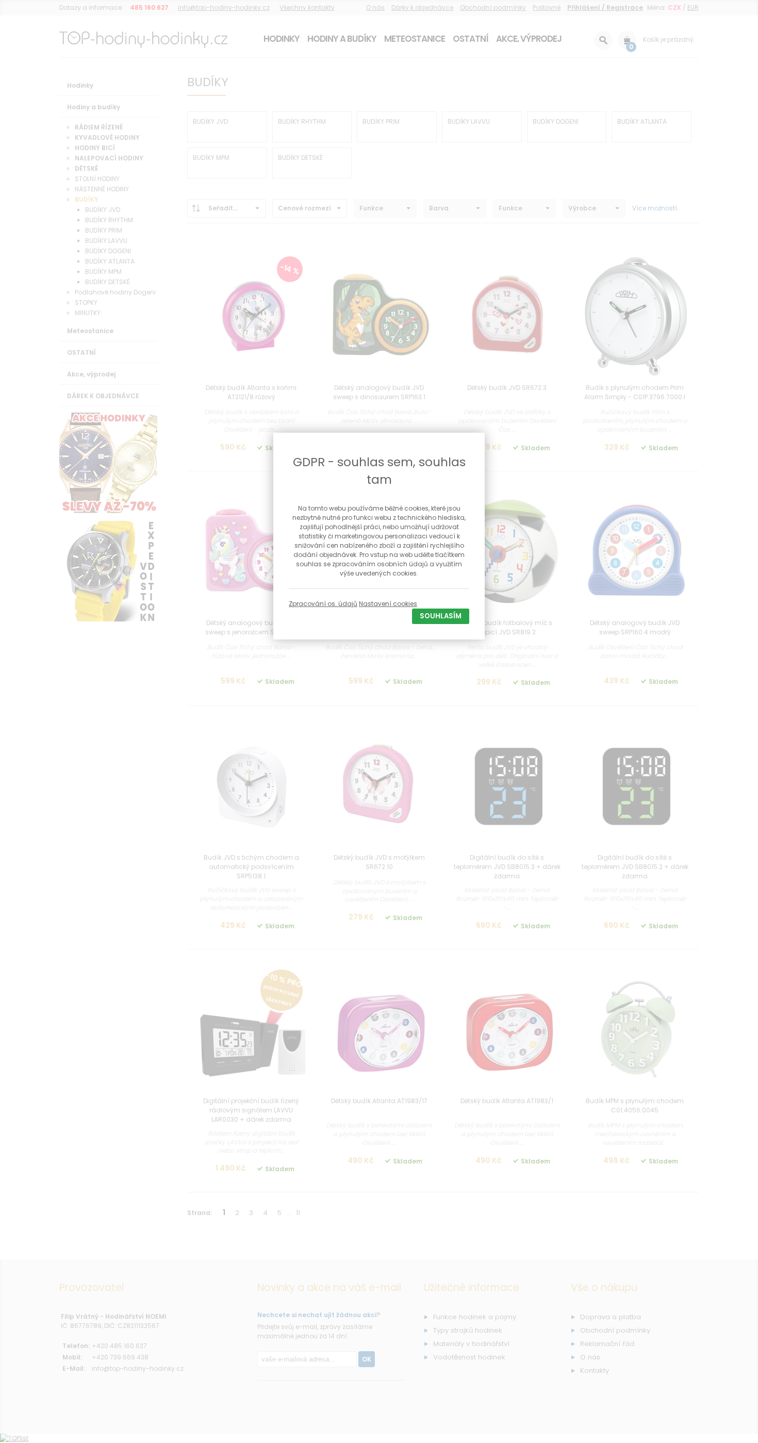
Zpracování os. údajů (323, 603)
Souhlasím (441, 616)
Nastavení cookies (388, 603)
